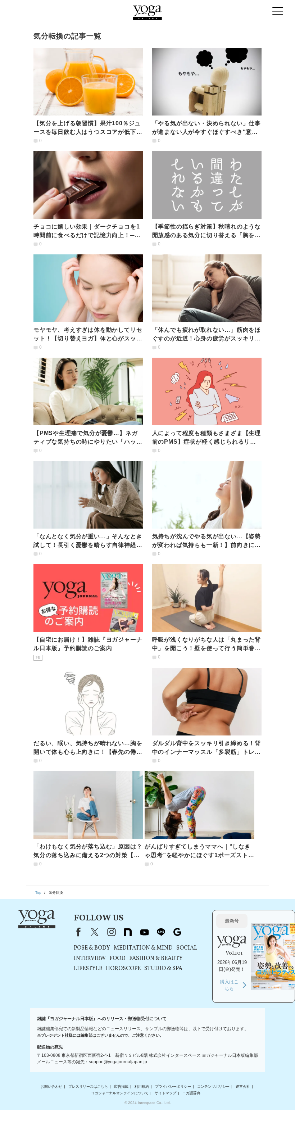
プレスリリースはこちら (88, 1086)
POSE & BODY (92, 948)
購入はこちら (229, 985)
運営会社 (243, 1086)
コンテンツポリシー (213, 1086)
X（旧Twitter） (94, 932)
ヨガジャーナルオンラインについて (120, 1093)
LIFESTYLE (88, 969)
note (127, 932)
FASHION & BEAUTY (156, 959)
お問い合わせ (51, 1086)
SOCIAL (186, 948)
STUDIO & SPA (163, 969)
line (160, 932)
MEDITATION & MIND (143, 948)
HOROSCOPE (123, 969)
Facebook (77, 932)
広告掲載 (121, 1086)
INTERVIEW (90, 959)
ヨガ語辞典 (191, 1093)
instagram (111, 932)
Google (177, 932)
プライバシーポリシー (173, 1086)
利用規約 (142, 1086)
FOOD (117, 959)
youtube (144, 932)
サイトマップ (165, 1093)
